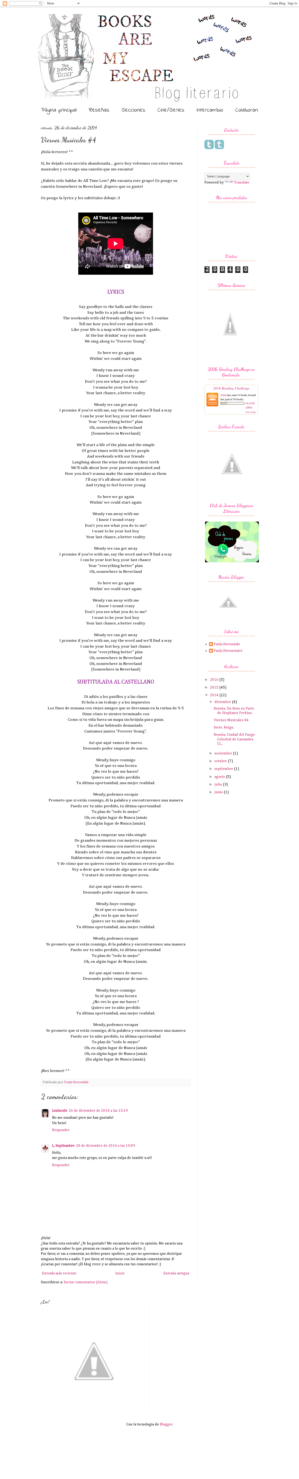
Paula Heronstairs (228, 651)
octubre (221, 761)
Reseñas (99, 110)
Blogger (166, 1424)
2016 (214, 680)
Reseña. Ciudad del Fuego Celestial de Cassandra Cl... (234, 739)
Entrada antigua (176, 1273)
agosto (220, 777)
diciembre (223, 702)
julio (218, 784)
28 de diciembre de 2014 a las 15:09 (105, 1146)
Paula (224, 395)
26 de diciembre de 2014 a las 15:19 (98, 1111)
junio (219, 792)
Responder (61, 1130)
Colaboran (246, 110)
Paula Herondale (227, 644)
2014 (214, 695)
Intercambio (209, 110)
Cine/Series (170, 110)
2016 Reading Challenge (231, 388)
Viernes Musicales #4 (231, 720)
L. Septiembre (63, 1146)
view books (250, 412)
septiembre (224, 769)
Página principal (59, 110)
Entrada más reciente (59, 1273)
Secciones (133, 110)
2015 (214, 687)
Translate (241, 182)
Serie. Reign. (224, 727)
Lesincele (59, 1111)
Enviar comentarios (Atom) (86, 1282)
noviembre (223, 753)
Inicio (120, 1273)
